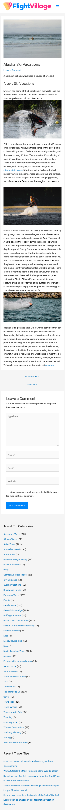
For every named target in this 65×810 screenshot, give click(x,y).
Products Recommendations (18, 661)
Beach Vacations (12, 564)
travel (6, 696)
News (6, 646)
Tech (6, 681)
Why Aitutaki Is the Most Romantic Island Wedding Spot (31, 771)
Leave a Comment (12, 70)
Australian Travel (12, 549)
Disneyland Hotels (12, 590)
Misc (6, 635)
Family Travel (10, 605)
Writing (7, 737)
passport (8, 656)
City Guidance (10, 580)
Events (7, 600)
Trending (8, 717)
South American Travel (15, 676)
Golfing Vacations (12, 615)
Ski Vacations (10, 671)
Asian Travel (10, 544)
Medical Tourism (12, 630)
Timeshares (9, 686)
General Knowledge (13, 610)
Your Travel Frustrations (16, 742)
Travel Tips (9, 701)
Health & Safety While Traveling (19, 625)
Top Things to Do (12, 691)
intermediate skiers (13, 170)
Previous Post (32, 376)
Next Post (33, 384)
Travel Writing (10, 707)
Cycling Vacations (12, 584)
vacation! (49, 365)
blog (6, 569)
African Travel (10, 539)
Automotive (9, 554)
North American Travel (15, 651)
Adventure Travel (12, 534)
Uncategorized (11, 722)
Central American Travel (15, 574)
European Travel (11, 595)
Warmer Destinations (14, 727)
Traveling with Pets (13, 712)
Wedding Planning (12, 732)
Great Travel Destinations (16, 620)
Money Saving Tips (13, 640)
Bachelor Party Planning (16, 559)
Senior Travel (10, 666)
